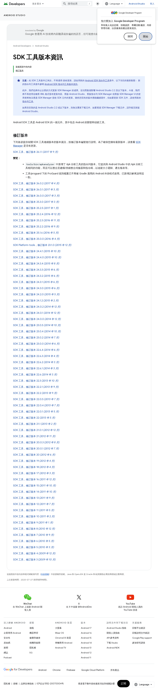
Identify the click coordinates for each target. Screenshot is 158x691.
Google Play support (142, 637)
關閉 (130, 36)
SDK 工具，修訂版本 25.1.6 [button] (36, 232)
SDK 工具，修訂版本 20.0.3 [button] (36, 442)
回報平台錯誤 (138, 628)
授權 (15, 683)
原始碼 (7, 642)
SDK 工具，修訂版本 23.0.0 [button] (36, 343)
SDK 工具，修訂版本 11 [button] (33, 510)
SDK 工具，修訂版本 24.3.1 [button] (36, 282)
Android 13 (86, 647)
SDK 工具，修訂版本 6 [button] (33, 541)
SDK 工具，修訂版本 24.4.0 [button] (37, 257)
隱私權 (32, 647)
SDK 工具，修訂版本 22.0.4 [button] (36, 405)
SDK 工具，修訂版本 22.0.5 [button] (36, 399)
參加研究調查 (138, 642)
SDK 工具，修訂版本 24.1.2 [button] (36, 300)
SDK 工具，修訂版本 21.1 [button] (34, 424)
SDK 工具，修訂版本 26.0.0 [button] (36, 195)
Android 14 (86, 642)
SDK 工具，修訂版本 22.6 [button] (35, 374)
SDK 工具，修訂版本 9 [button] (33, 522)
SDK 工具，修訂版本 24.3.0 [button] (36, 288)
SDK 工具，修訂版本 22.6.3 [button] (36, 356)
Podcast (8, 657)
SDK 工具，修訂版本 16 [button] (34, 479)
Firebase (71, 670)
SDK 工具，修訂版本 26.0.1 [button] (36, 189)
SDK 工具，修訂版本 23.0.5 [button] (37, 325)
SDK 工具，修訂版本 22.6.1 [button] (36, 368)
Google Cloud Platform (92, 670)
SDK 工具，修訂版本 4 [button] (34, 553)
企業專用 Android (12, 632)
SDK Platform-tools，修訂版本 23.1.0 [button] (42, 245)
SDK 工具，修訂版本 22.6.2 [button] (36, 362)
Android (8, 628)
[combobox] (77, 3)
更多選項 (36, 3)
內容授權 (45, 574)
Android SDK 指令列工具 (97, 80)
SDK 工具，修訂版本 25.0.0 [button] (36, 239)
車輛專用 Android (63, 642)
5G (31, 652)
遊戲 (31, 628)
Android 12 (86, 652)
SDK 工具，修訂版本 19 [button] (34, 461)
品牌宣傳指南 (27, 683)
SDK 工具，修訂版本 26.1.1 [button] (35, 152)
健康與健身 (34, 637)
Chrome (56, 670)
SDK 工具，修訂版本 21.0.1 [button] (36, 430)
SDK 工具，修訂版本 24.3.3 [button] (36, 269)
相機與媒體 (34, 642)
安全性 (7, 637)
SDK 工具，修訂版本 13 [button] (33, 498)
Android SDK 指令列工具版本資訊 (61, 84)
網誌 (6, 652)
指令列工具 (27, 101)
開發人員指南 (113, 632)
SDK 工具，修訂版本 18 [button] (34, 467)
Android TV (60, 647)
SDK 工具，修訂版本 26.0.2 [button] (36, 183)
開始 (145, 36)
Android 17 (86, 628)
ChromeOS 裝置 (63, 637)
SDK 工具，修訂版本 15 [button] (34, 485)
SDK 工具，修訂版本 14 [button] (34, 491)
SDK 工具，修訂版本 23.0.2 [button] (36, 337)
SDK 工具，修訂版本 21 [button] (34, 436)
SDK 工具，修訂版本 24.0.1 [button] (36, 313)
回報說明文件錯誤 (141, 632)
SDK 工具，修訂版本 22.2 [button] (35, 393)
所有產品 (114, 670)
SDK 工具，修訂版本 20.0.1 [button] (36, 448)
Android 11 (86, 657)
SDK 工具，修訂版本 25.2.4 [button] (36, 214)
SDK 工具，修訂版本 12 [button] (33, 504)
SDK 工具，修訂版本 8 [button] (34, 528)
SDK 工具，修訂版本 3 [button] (34, 559)
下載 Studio (112, 642)
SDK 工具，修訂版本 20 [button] (34, 454)
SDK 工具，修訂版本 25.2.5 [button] (36, 208)
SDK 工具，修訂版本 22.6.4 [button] (36, 350)
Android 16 (86, 632)
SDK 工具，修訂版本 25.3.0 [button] (36, 202)
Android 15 (86, 637)
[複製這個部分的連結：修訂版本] (31, 136)
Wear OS (59, 632)
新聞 (6, 647)
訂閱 (123, 683)
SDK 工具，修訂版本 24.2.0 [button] (36, 294)
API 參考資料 (113, 637)
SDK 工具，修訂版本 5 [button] (33, 547)
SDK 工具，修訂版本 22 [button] (34, 417)
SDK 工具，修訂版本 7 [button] (33, 535)
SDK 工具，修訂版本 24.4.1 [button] (36, 251)
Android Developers (22, 46)
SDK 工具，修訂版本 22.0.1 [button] (36, 411)
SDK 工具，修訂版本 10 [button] (34, 516)
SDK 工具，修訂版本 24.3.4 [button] (36, 263)
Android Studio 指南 (116, 628)
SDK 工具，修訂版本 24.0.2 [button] (37, 306)
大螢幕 (58, 628)
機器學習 (33, 632)
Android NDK (113, 647)
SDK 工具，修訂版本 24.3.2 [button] (36, 276)
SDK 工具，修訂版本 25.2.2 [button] (36, 226)
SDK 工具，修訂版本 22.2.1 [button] (36, 387)
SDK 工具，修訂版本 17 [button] (34, 473)
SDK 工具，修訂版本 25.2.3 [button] (36, 220)
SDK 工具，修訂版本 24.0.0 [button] (37, 319)
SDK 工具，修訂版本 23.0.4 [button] (37, 331)
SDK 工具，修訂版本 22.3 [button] (35, 380)
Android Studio (137, 3)
